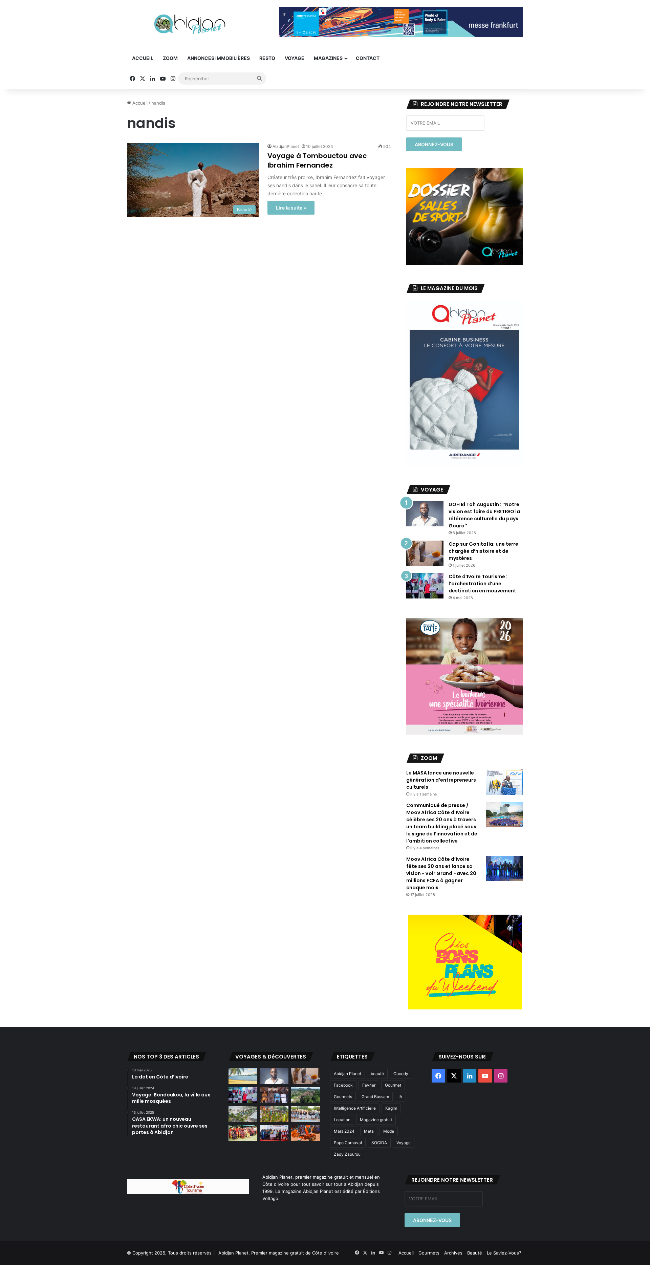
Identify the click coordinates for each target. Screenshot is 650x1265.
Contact (368, 58)
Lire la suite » (291, 208)
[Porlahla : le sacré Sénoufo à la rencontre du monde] (274, 1095)
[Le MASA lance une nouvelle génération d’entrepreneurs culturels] (504, 782)
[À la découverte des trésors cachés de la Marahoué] (305, 1133)
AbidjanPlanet (286, 146)
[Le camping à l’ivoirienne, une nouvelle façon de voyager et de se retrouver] (243, 1114)
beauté (377, 1073)
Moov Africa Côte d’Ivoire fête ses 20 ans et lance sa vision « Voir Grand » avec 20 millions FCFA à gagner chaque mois (441, 873)
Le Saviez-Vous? (504, 1253)
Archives (453, 1253)
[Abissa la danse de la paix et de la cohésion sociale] (274, 1114)
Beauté (474, 1253)
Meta (369, 1131)
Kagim (391, 1108)
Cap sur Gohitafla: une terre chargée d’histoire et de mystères (483, 551)
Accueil (142, 58)
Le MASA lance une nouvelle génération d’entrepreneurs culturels (441, 779)
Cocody (400, 1073)
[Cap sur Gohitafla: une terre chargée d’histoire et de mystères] (424, 553)
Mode (388, 1131)
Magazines (328, 58)
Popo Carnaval (348, 1142)
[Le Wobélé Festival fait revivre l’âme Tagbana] (305, 1114)
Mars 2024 (344, 1131)
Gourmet (393, 1085)
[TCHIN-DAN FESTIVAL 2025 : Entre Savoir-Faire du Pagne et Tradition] (243, 1133)
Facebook (343, 1085)
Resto (267, 58)
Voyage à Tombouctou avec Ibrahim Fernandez (317, 160)
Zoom (170, 58)
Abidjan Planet (347, 1073)
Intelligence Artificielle (355, 1108)
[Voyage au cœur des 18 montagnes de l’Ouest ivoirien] (305, 1095)
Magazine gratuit (376, 1119)
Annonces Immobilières (218, 58)
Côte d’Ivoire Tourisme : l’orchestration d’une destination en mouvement (482, 583)
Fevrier (368, 1085)
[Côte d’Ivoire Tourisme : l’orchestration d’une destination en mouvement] (424, 585)
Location (342, 1119)
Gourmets (343, 1096)
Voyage (294, 58)
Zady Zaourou (347, 1154)
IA (400, 1096)
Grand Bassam (375, 1096)
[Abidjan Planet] (189, 24)
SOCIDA (379, 1142)
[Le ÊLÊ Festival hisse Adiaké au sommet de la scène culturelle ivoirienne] (274, 1133)
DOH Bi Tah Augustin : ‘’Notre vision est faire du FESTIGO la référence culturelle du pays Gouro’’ (484, 515)
